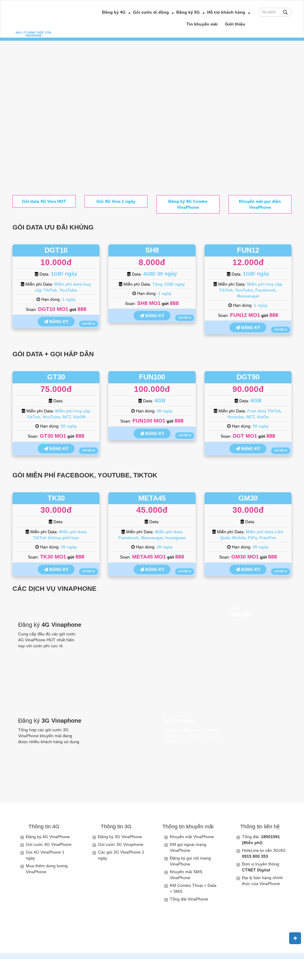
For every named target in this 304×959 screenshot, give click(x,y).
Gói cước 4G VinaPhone (49, 844)
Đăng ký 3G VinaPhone (120, 836)
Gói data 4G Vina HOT (44, 201)
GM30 (248, 498)
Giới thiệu (235, 24)
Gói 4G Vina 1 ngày (115, 201)
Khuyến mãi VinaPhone (192, 836)
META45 (152, 498)
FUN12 (248, 250)
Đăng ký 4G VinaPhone (48, 836)
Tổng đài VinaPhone (189, 899)
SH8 (152, 250)
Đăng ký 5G (188, 12)
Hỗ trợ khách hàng (226, 12)
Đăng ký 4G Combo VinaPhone (188, 204)
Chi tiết (87, 323)
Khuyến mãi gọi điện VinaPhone (260, 204)
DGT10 (56, 250)
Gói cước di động (151, 12)
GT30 (56, 377)
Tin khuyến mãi (202, 24)
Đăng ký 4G (114, 12)
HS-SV (241, 614)
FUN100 (152, 377)
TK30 (56, 498)
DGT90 (248, 377)
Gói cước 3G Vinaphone (120, 844)
